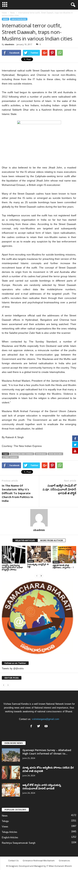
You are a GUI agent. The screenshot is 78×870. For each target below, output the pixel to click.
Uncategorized (18, 19)
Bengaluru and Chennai (22, 454)
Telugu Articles (9, 832)
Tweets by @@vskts (13, 668)
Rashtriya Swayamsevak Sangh (18, 843)
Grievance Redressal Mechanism (39, 860)
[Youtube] (46, 726)
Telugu (5, 821)
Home (4, 12)
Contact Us (13, 860)
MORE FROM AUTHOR (51, 540)
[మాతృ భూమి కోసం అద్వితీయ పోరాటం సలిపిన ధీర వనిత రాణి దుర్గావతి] (11, 772)
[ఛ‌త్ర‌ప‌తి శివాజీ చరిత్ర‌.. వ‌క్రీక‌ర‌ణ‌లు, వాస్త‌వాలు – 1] (64, 554)
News (5, 19)
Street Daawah (10, 457)
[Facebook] (32, 726)
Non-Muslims (55, 454)
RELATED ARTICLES (25, 540)
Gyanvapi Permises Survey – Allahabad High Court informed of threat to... (46, 751)
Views (5, 826)
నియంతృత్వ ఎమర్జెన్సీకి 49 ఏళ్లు (38, 565)
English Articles (10, 837)
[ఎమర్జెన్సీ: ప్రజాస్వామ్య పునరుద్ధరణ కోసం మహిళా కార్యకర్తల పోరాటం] (13, 554)
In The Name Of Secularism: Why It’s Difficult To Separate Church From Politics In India (17, 493)
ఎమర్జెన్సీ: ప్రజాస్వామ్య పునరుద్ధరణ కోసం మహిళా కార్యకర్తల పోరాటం (12, 567)
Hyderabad (41, 454)
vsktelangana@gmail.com (45, 719)
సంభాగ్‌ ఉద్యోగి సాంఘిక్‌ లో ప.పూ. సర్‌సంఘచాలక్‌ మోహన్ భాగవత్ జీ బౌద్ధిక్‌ (59, 489)
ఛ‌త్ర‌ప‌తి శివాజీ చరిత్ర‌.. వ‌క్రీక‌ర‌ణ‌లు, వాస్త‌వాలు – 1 (63, 566)
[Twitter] (39, 726)
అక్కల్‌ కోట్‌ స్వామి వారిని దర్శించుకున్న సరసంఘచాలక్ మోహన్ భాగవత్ (41, 786)
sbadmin (9, 44)
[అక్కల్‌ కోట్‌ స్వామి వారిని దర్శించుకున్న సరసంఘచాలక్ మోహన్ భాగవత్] (11, 790)
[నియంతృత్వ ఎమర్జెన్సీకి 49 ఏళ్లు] (39, 554)
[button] (72, 5)
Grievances (64, 860)
